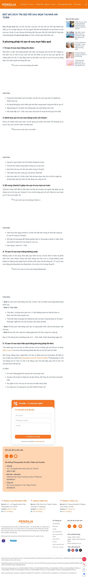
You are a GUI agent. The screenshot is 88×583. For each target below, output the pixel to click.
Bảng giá (47, 4)
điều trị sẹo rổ (8, 350)
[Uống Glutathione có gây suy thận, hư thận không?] (70, 55)
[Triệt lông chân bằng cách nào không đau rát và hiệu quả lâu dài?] (70, 63)
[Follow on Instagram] (69, 550)
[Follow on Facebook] (76, 550)
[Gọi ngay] (84, 564)
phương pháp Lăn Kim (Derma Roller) (34, 358)
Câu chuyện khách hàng (64, 4)
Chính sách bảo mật (58, 544)
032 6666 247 (11, 479)
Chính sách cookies (58, 547)
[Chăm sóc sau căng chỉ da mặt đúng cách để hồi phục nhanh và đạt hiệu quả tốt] (70, 25)
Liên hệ (55, 541)
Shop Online (56, 539)
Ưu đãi (54, 529)
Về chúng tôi (24, 4)
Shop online (77, 4)
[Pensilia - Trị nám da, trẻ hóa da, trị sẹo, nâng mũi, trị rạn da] (9, 4)
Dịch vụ (31, 4)
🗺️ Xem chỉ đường (7, 511)
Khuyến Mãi (39, 4)
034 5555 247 (11, 487)
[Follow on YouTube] (72, 550)
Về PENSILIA (56, 523)
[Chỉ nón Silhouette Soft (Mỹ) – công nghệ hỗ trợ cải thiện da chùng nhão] (70, 46)
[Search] (86, 4)
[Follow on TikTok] (80, 550)
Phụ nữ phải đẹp (57, 531)
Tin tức (53, 4)
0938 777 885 (11, 471)
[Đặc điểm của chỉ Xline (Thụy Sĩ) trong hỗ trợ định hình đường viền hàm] (70, 35)
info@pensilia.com (76, 543)
